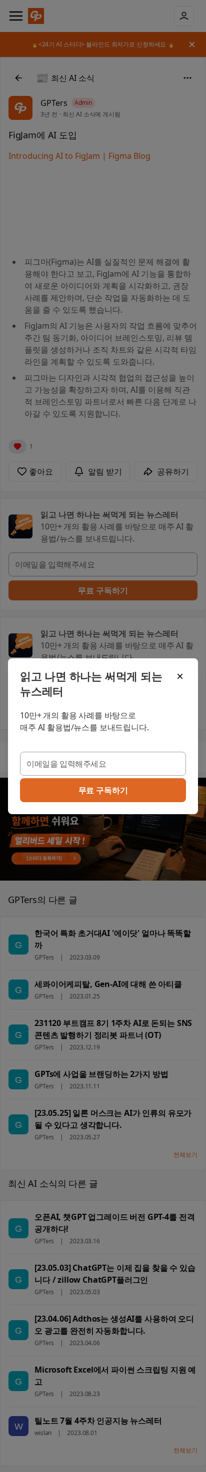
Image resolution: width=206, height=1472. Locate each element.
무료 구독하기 (103, 790)
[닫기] (180, 676)
